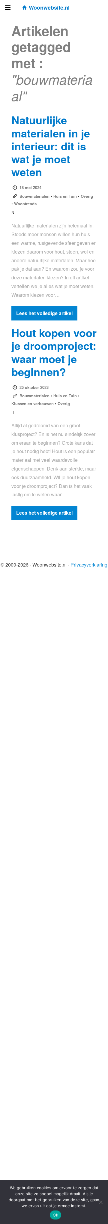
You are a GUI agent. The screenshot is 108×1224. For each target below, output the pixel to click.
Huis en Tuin (65, 196)
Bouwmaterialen (35, 196)
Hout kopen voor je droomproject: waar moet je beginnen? (54, 352)
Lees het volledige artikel (44, 313)
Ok (55, 1215)
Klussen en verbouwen (32, 403)
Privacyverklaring (88, 564)
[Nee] (101, 1202)
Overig (87, 196)
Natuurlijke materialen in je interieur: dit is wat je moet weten (50, 145)
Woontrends (25, 203)
